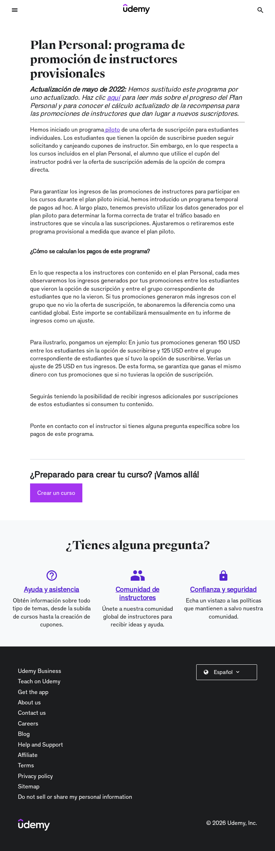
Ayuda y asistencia (51, 589)
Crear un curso (56, 492)
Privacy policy (35, 775)
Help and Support (40, 744)
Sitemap (28, 786)
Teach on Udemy (39, 681)
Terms (26, 765)
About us (29, 702)
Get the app (33, 691)
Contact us (32, 712)
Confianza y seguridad (223, 589)
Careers (28, 723)
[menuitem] (228, 672)
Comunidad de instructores (138, 593)
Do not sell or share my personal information (75, 796)
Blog (24, 733)
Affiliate (28, 754)
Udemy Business (39, 670)
